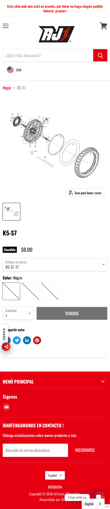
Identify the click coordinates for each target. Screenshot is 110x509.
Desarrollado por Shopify (55, 499)
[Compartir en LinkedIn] (27, 340)
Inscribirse (85, 450)
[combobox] (93, 504)
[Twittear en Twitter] (17, 340)
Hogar (7, 87)
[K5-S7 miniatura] (11, 211)
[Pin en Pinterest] (37, 340)
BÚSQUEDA (55, 487)
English (89, 503)
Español (52, 475)
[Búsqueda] (100, 55)
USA (18, 70)
